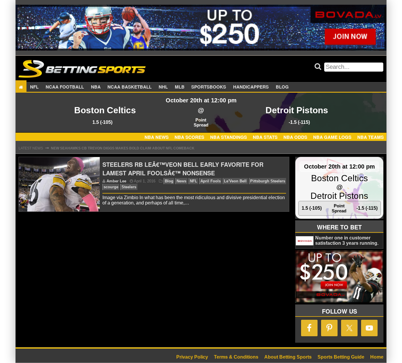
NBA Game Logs (332, 137)
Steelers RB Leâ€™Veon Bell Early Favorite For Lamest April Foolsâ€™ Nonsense (182, 168)
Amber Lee (116, 181)
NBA (96, 87)
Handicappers (251, 87)
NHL (163, 87)
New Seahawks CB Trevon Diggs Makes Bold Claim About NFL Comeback (123, 148)
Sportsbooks (208, 87)
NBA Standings (228, 137)
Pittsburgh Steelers (267, 181)
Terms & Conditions (236, 356)
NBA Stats (265, 137)
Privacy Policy (192, 356)
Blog (282, 87)
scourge (111, 187)
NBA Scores (189, 137)
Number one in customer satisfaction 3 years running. (346, 240)
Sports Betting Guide (341, 356)
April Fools (210, 181)
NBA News (156, 137)
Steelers (129, 187)
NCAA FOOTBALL (65, 87)
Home (376, 356)
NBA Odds (295, 137)
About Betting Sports (288, 356)
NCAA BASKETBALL (129, 87)
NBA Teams (370, 137)
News (181, 181)
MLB (180, 87)
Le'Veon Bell (235, 181)
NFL (34, 87)
